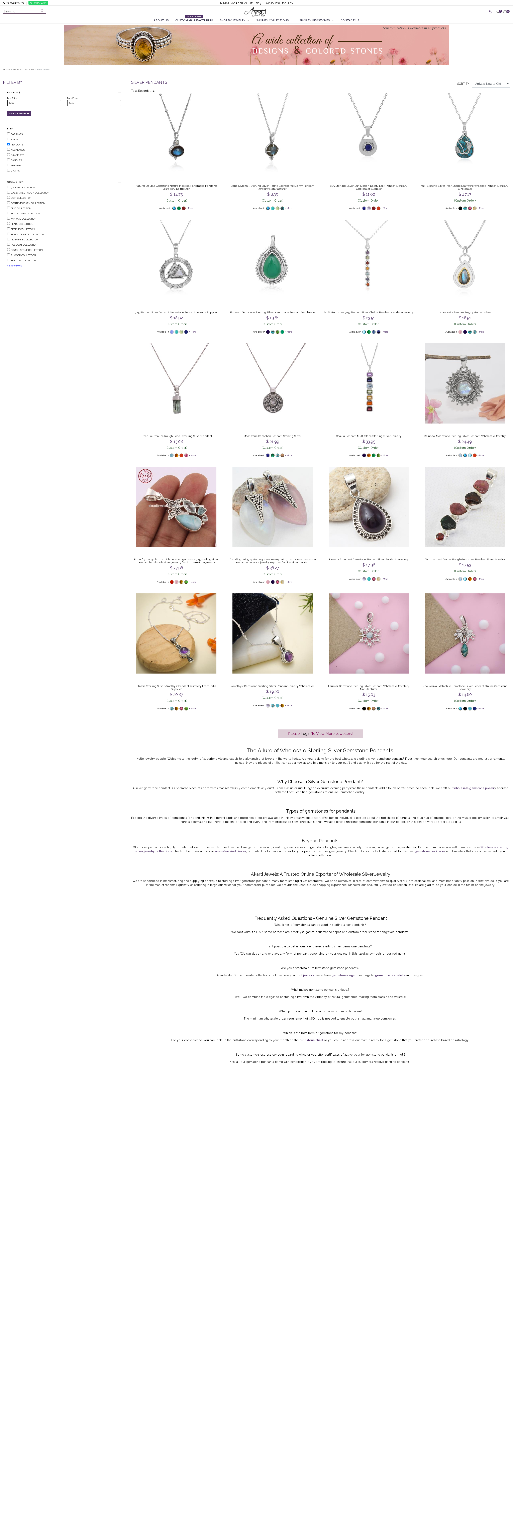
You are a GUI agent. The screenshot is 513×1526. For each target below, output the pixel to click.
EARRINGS (17, 134)
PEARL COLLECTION (22, 224)
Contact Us (350, 20)
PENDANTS (17, 144)
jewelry (309, 975)
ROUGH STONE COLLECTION (27, 250)
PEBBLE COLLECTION (23, 229)
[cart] (505, 13)
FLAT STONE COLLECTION (25, 213)
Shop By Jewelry (23, 69)
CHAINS (15, 170)
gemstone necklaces (430, 851)
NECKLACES (18, 149)
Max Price (72, 98)
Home (6, 69)
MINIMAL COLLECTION (23, 219)
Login (305, 733)
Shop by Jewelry (232, 20)
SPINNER (16, 165)
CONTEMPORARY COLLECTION (28, 203)
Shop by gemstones (314, 20)
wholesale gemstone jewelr (473, 788)
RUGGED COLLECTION (23, 255)
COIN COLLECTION (21, 198)
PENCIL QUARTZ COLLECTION (27, 234)
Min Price (12, 98)
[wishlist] (498, 13)
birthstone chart (311, 1040)
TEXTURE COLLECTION (23, 260)
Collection (15, 182)
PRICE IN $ (14, 92)
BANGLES (16, 160)
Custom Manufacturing (194, 20)
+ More (190, 208)
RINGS (14, 139)
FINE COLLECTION (21, 208)
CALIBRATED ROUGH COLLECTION (30, 193)
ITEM (10, 128)
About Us (161, 20)
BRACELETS (17, 155)
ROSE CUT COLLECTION (24, 245)
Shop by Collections (272, 20)
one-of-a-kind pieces (230, 851)
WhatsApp (40, 2)
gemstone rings (343, 975)
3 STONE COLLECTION (23, 187)
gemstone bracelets (390, 975)
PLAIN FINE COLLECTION (24, 239)
